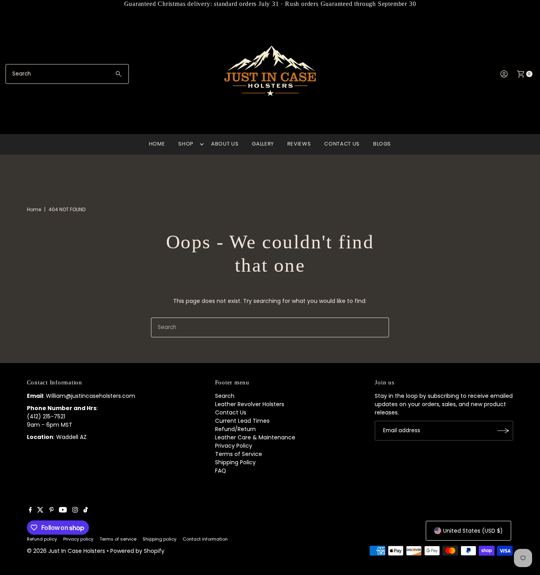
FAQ (220, 471)
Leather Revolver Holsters (249, 404)
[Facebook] (30, 510)
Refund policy (42, 539)
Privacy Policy (233, 446)
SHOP (186, 144)
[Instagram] (75, 510)
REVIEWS (299, 144)
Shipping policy (159, 539)
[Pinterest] (51, 510)
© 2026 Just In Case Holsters (66, 551)
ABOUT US (224, 144)
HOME (157, 144)
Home (34, 209)
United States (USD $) (473, 531)
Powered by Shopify (137, 551)
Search (224, 396)
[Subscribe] (503, 431)
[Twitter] (40, 510)
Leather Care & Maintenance (255, 437)
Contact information (205, 539)
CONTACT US (342, 144)
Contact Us (230, 412)
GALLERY (263, 144)
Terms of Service (238, 454)
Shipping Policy (235, 462)
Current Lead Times (242, 421)
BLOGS (382, 144)
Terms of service (118, 539)
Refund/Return (235, 429)
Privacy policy (78, 539)
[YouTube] (63, 510)
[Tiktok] (85, 510)
